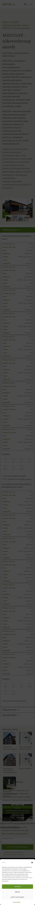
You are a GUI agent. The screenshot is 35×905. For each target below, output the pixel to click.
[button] (32, 862)
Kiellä (17, 892)
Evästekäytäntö (17, 902)
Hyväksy (17, 887)
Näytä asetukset (17, 897)
